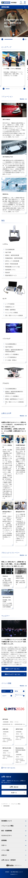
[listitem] (14, 249)
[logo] (9, 3)
